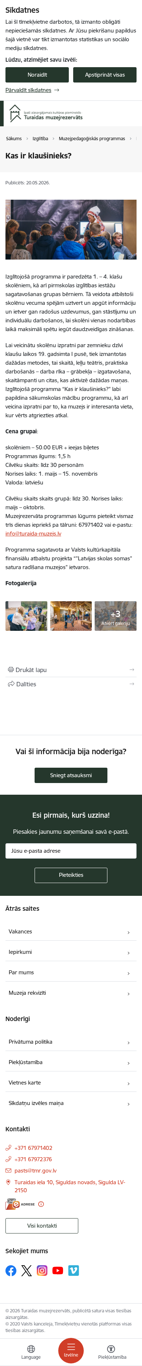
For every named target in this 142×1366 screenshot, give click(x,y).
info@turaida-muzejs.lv (33, 533)
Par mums (21, 972)
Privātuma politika (30, 1041)
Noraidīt (37, 74)
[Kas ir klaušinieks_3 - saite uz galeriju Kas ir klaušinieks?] (71, 615)
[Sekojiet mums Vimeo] (73, 1270)
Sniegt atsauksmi (71, 775)
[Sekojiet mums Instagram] (42, 1270)
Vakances (20, 931)
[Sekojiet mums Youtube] (57, 1270)
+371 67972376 (33, 1159)
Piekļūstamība (26, 1062)
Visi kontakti (42, 1225)
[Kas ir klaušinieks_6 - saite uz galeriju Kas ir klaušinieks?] (26, 615)
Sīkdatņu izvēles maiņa (36, 1103)
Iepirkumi (20, 951)
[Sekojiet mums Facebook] (10, 1270)
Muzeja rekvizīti (27, 992)
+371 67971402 (33, 1147)
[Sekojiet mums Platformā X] (26, 1270)
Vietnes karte (25, 1082)
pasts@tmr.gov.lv (35, 1170)
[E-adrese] (20, 1204)
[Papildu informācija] (41, 1204)
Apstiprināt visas (105, 74)
